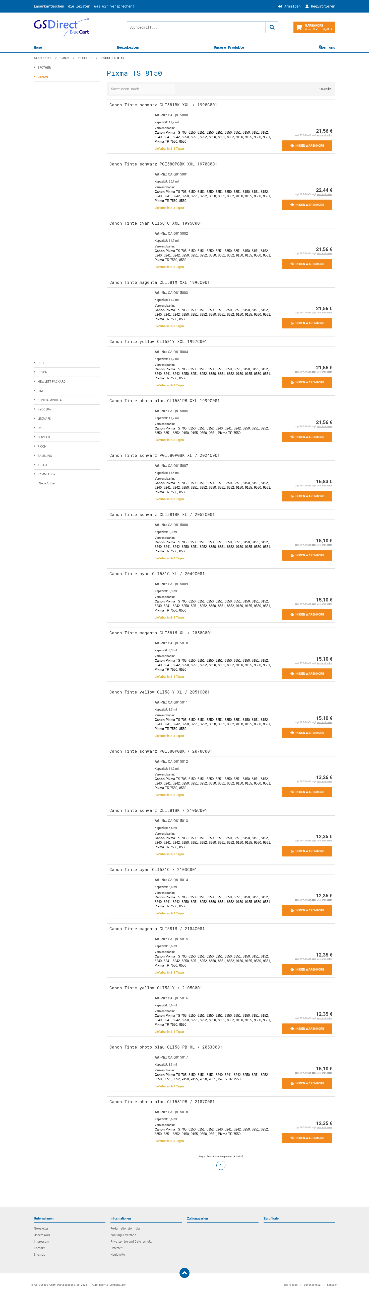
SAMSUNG (45, 456)
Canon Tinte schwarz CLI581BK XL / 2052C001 (162, 514)
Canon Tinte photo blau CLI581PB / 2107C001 (162, 1101)
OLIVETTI (44, 437)
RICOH (42, 446)
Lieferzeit (116, 1248)
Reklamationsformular (125, 1228)
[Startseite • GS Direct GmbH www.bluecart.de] (61, 27)
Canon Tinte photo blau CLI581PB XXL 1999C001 (164, 400)
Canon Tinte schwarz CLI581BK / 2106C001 (158, 810)
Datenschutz (312, 1284)
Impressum (41, 1241)
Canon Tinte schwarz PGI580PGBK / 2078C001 (160, 751)
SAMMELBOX (46, 474)
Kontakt (39, 1248)
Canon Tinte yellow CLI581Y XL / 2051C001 (159, 692)
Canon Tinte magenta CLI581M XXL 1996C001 (159, 282)
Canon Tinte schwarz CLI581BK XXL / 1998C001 (163, 104)
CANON (43, 77)
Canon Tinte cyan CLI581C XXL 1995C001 (155, 223)
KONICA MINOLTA (50, 400)
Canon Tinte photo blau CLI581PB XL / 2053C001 (165, 1047)
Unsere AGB (42, 1235)
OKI (40, 428)
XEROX (42, 465)
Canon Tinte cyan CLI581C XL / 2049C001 (157, 573)
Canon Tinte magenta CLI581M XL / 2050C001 (160, 632)
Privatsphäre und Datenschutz (131, 1241)
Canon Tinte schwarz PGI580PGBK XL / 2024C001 (164, 455)
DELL (41, 363)
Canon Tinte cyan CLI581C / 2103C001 (153, 869)
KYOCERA (44, 409)
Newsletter (41, 1228)
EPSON (42, 372)
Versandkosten (324, 135)
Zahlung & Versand (123, 1235)
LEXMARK (44, 418)
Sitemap (39, 1254)
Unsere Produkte (229, 47)
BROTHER (44, 67)
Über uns (327, 47)
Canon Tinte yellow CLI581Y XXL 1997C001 (158, 341)
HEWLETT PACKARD (52, 381)
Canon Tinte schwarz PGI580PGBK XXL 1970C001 (163, 163)
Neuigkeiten (128, 47)
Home (38, 47)
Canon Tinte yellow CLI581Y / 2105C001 (155, 987)
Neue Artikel (47, 483)
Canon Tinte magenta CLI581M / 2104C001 (157, 928)
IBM (40, 391)
